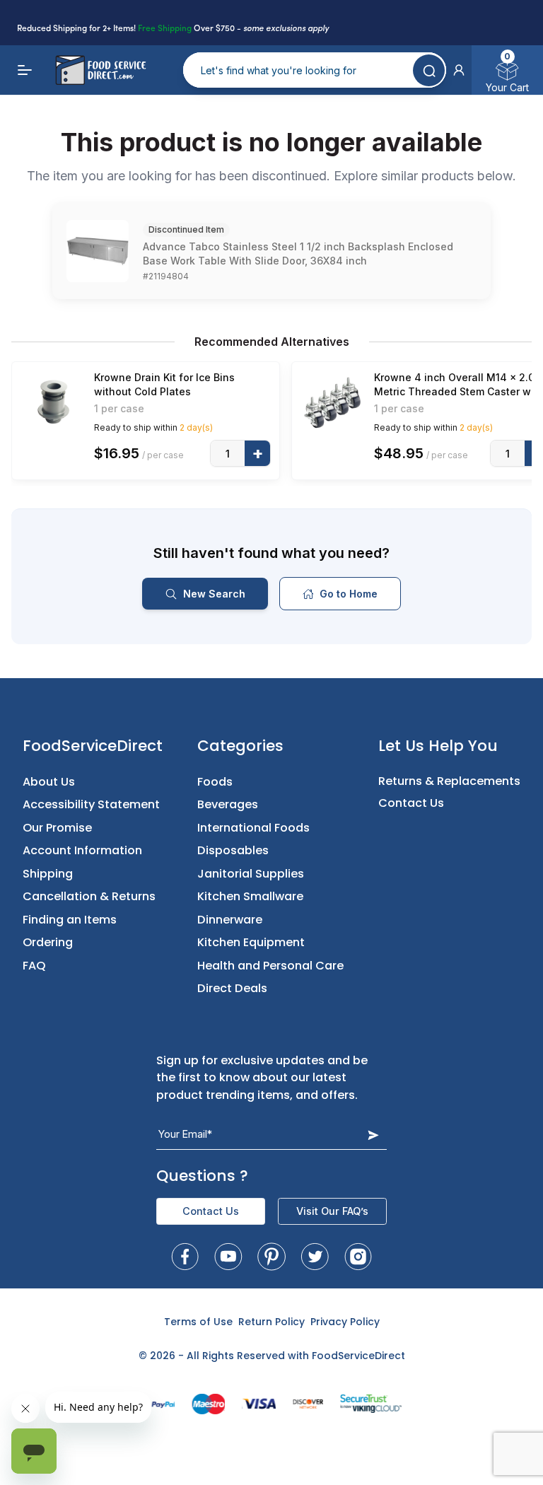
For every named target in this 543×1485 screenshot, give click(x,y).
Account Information (82, 850)
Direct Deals (232, 988)
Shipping (48, 874)
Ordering (48, 942)
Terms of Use (198, 1322)
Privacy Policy (345, 1322)
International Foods (253, 828)
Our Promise (57, 828)
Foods (215, 782)
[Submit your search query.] (429, 70)
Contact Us (411, 803)
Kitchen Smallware (250, 896)
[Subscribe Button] (373, 1134)
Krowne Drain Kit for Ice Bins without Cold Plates (164, 384)
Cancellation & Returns (89, 896)
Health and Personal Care (270, 965)
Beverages (227, 804)
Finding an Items (70, 920)
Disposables (233, 850)
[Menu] (25, 70)
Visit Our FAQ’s (332, 1211)
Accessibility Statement (91, 804)
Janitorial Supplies (250, 874)
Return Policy (271, 1322)
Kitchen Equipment (251, 942)
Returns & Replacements (449, 781)
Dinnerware (229, 920)
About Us (49, 782)
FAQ (34, 965)
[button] (459, 70)
